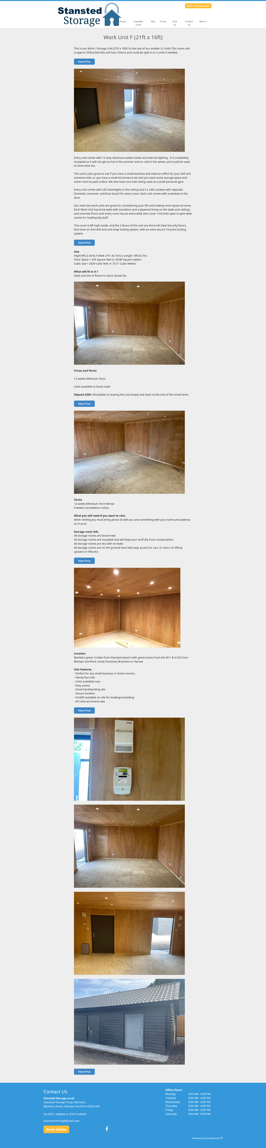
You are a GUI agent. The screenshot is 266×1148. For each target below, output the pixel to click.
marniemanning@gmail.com (61, 1121)
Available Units (138, 23)
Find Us (175, 23)
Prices (163, 21)
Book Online (56, 1129)
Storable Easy (212, 1138)
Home (123, 21)
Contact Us (189, 23)
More (202, 21)
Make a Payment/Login (198, 5)
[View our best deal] (84, 61)
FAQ (153, 21)
